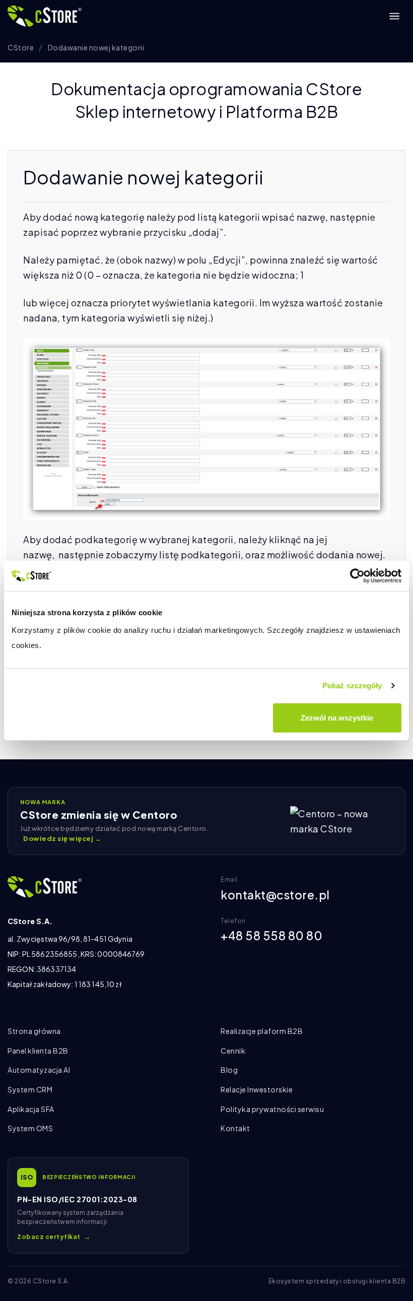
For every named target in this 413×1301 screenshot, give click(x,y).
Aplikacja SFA (31, 1109)
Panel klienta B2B (38, 1050)
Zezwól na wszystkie (337, 717)
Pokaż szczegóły (352, 685)
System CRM (30, 1089)
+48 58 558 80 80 (271, 935)
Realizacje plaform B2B (262, 1030)
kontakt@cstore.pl (275, 894)
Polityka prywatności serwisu (272, 1109)
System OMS (30, 1128)
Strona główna (34, 1030)
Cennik (233, 1050)
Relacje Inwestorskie (257, 1089)
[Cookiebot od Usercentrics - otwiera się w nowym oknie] (357, 575)
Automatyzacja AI (39, 1069)
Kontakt (235, 1128)
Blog (229, 1069)
